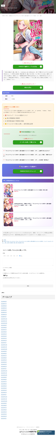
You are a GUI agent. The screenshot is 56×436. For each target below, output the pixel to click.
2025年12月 (4, 318)
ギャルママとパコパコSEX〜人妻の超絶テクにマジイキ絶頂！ (31, 241)
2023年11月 (4, 373)
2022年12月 (4, 396)
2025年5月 (4, 334)
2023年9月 (4, 377)
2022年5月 (4, 412)
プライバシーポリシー (30, 427)
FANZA (5, 241)
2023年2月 (4, 392)
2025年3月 (4, 338)
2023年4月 (4, 388)
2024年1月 (3, 368)
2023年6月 (4, 383)
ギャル (17, 241)
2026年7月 (4, 303)
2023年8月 (4, 379)
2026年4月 (4, 310)
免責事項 (37, 427)
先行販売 (11, 242)
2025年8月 (4, 327)
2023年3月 (4, 390)
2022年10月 (4, 401)
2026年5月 (4, 308)
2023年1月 (3, 394)
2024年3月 (4, 364)
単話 (14, 242)
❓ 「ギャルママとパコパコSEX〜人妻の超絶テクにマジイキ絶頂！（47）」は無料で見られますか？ (26, 150)
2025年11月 (4, 321)
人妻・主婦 (6, 242)
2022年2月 (4, 416)
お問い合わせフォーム (21, 427)
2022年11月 (4, 399)
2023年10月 (4, 375)
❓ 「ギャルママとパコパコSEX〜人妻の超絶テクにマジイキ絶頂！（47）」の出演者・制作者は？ (26, 160)
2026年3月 (4, 312)
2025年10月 (4, 323)
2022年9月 (4, 403)
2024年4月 (4, 362)
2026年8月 (4, 301)
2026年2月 (4, 314)
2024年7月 (4, 355)
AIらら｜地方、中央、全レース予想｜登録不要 (28, 429)
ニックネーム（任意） (7, 267)
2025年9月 (4, 325)
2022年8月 (4, 405)
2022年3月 (4, 414)
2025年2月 (4, 340)
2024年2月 (4, 366)
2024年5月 (4, 360)
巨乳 (17, 242)
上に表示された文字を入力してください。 (12, 277)
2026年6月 (4, 305)
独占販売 (20, 242)
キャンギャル (12, 241)
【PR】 (4, 239)
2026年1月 (3, 316)
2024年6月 (4, 357)
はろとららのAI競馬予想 (28, 432)
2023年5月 (4, 386)
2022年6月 (4, 409)
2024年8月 (4, 353)
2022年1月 (3, 418)
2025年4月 (4, 336)
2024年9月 (4, 351)
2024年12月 (4, 344)
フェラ (45, 241)
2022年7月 (4, 407)
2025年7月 (4, 329)
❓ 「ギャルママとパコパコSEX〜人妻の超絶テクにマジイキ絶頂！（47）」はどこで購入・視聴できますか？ (27, 155)
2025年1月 (3, 342)
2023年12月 (4, 370)
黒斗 (23, 242)
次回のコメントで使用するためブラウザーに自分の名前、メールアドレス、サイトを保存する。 (24, 273)
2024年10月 (4, 349)
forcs (8, 241)
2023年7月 (4, 381)
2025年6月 (4, 331)
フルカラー (49, 241)
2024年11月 (4, 347)
